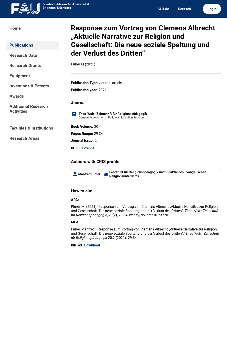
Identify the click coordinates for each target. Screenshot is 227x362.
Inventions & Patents (29, 86)
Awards (17, 96)
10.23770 (86, 148)
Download (92, 245)
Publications (21, 45)
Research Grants (25, 65)
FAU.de (163, 9)
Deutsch (184, 9)
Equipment (20, 75)
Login (211, 9)
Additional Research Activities (29, 109)
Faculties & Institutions (31, 128)
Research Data (23, 55)
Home (15, 28)
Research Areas (24, 138)
